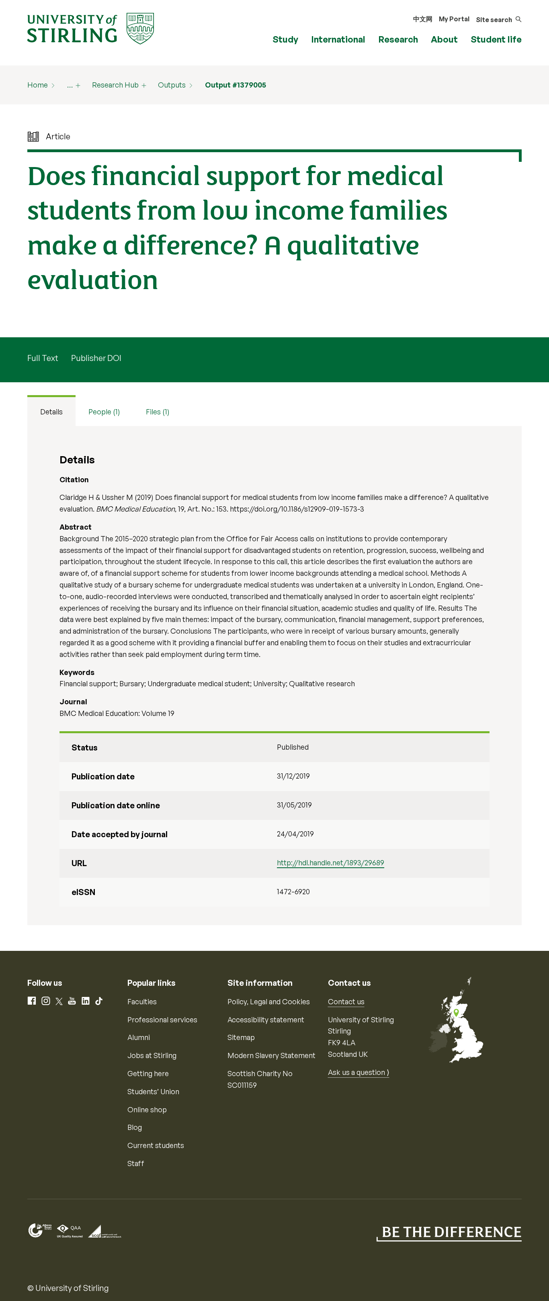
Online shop (147, 1109)
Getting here (148, 1073)
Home (37, 84)
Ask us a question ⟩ (358, 1072)
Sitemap (241, 1037)
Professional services (162, 1019)
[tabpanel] (274, 675)
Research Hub (115, 84)
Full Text (42, 358)
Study (285, 39)
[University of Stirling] (90, 27)
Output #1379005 (235, 84)
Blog (134, 1127)
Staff (135, 1163)
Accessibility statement (265, 1019)
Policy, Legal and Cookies (268, 1001)
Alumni (138, 1037)
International (338, 39)
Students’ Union (153, 1091)
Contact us (346, 1001)
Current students (155, 1145)
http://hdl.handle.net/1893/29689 (330, 862)
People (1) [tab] (104, 411)
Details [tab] (51, 411)
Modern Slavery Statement (271, 1055)
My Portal (454, 19)
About (444, 39)
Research (398, 39)
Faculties (142, 1001)
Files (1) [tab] (158, 411)
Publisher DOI (96, 358)
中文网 (422, 19)
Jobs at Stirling (151, 1055)
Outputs (172, 84)
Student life (496, 39)
